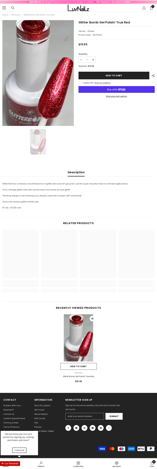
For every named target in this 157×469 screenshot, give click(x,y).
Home (5, 14)
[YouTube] (101, 428)
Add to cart (114, 75)
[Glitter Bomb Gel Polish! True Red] (78, 337)
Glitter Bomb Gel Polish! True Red (78, 376)
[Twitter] (109, 428)
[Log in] (144, 7)
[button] (23, 463)
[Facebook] (68, 428)
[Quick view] (92, 318)
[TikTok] (93, 428)
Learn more (19, 450)
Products (15, 14)
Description (76, 172)
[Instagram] (76, 428)
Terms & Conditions (102, 83)
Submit (114, 416)
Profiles (91, 31)
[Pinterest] (84, 428)
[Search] (13, 8)
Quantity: (83, 54)
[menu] (4, 8)
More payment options (116, 96)
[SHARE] (152, 75)
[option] (38, 73)
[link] (20, 285)
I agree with (88, 82)
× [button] (36, 428)
